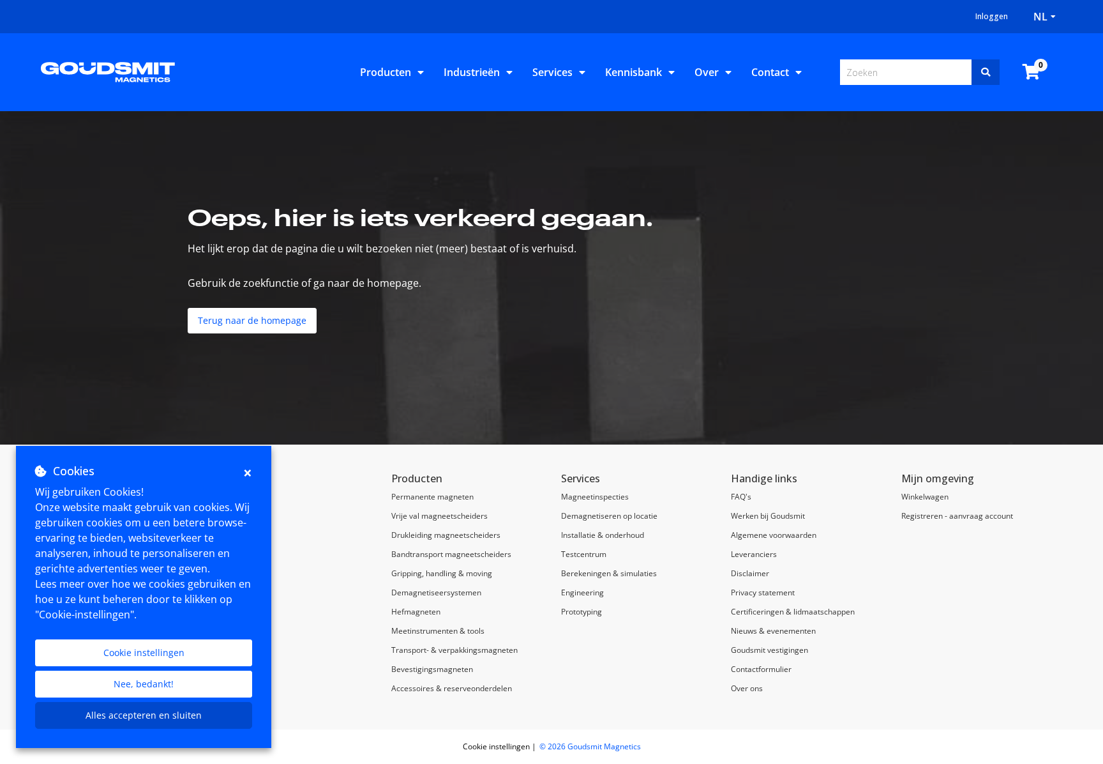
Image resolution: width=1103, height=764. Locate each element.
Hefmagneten (415, 611)
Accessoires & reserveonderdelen (451, 688)
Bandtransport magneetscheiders (451, 554)
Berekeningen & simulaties (609, 573)
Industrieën (472, 72)
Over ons (747, 688)
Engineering (582, 592)
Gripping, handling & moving (441, 573)
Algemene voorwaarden (773, 535)
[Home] (108, 71)
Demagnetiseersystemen (436, 592)
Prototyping (581, 611)
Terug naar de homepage (252, 320)
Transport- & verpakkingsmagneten (454, 650)
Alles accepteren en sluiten (144, 715)
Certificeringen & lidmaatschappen (793, 611)
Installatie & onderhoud (602, 535)
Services (552, 72)
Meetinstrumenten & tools (437, 630)
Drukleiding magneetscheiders (445, 535)
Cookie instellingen (143, 652)
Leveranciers (754, 554)
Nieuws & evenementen (773, 630)
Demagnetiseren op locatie (609, 515)
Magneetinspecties (595, 496)
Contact (770, 72)
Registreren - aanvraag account (957, 515)
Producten (385, 72)
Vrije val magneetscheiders (439, 515)
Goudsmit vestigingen (769, 650)
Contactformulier (761, 669)
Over (706, 72)
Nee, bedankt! (144, 684)
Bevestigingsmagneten (432, 669)
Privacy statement (763, 592)
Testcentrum (583, 554)
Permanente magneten (432, 496)
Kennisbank (633, 72)
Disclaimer (750, 573)
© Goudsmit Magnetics (590, 746)
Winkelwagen (925, 496)
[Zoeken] (986, 72)
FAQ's (741, 496)
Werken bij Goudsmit (768, 515)
